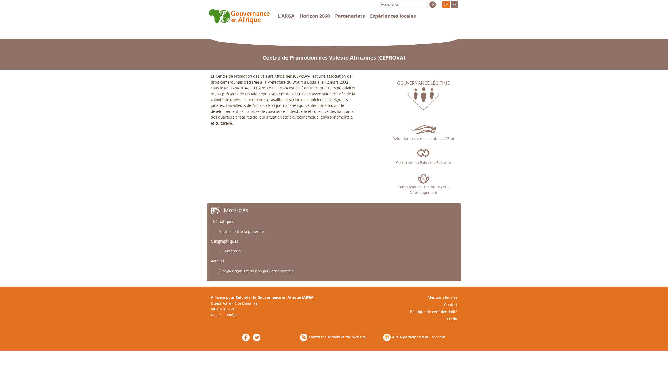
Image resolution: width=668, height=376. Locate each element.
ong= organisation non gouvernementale (258, 270)
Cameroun (232, 251)
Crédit (452, 318)
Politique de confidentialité (433, 311)
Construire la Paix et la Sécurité (423, 162)
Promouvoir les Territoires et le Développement (423, 189)
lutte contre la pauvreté (243, 231)
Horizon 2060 (315, 16)
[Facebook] (246, 337)
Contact (450, 304)
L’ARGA (286, 16)
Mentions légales (442, 297)
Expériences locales (393, 16)
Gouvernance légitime (423, 83)
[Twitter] (256, 337)
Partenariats (350, 16)
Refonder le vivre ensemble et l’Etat (423, 138)
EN (446, 4)
